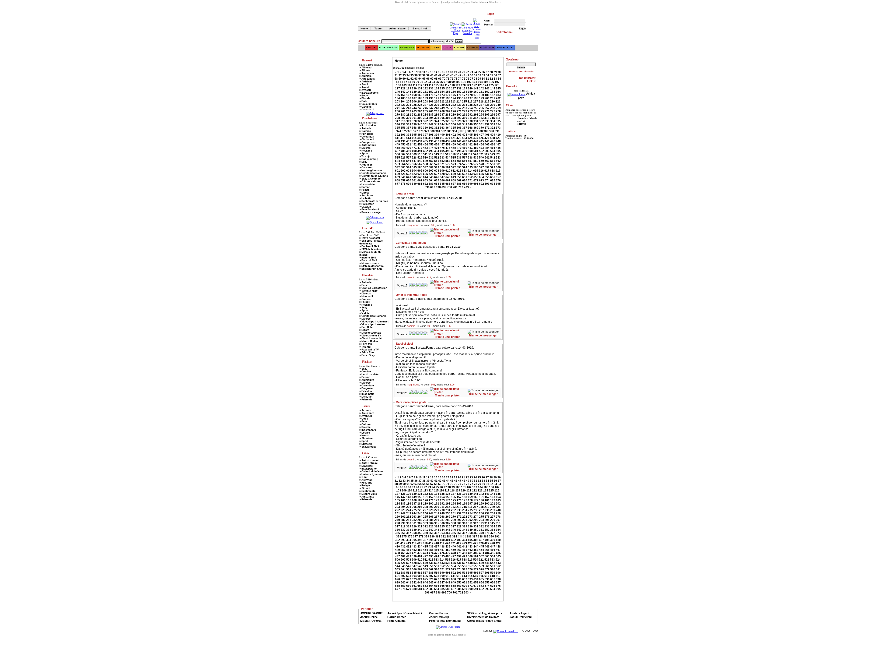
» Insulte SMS (367, 257)
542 (492, 157)
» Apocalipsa (367, 78)
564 (403, 164)
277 (492, 111)
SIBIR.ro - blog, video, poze (484, 613)
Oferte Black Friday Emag (484, 620)
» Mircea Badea (368, 341)
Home (364, 28)
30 (499, 72)
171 (431, 95)
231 (447, 104)
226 (419, 104)
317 (397, 121)
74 (459, 78)
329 (464, 121)
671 (470, 180)
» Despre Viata (368, 493)
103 (474, 82)
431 (403, 141)
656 (492, 177)
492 (425, 151)
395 (414, 134)
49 (467, 75)
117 (447, 85)
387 (474, 131)
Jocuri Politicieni (521, 617)
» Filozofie (365, 482)
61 (408, 78)
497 (453, 151)
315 (492, 118)
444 (475, 141)
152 (431, 91)
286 (436, 114)
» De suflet (365, 396)
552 (442, 160)
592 (453, 167)
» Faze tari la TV (369, 349)
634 (475, 174)
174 (447, 95)
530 (425, 157)
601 (397, 170)
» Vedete (364, 313)
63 (416, 78)
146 (397, 91)
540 (481, 157)
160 (475, 91)
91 (421, 82)
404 (464, 134)
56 (495, 75)
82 (491, 78)
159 (470, 91)
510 (419, 154)
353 (492, 124)
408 (487, 134)
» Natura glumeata (370, 170)
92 (425, 82)
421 (453, 138)
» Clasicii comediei (370, 338)
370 (481, 127)
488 (403, 151)
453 (419, 144)
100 (457, 82)
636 (487, 174)
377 (415, 131)
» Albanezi (365, 67)
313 (481, 118)
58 (396, 78)
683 (431, 183)
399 (436, 134)
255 (475, 108)
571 (442, 164)
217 (475, 101)
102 (469, 82)
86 (401, 82)
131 (419, 88)
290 (459, 114)
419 (442, 138)
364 (447, 127)
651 (464, 177)
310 (464, 118)
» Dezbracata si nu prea (373, 201)
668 (453, 180)
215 (464, 101)
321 (419, 121)
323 (431, 121)
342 (431, 124)
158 (464, 91)
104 (480, 82)
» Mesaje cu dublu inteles (370, 253)
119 (457, 85)
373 (498, 127)
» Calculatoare (368, 103)
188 (419, 98)
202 (498, 98)
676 (498, 180)
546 (408, 160)
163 (492, 91)
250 (447, 108)
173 (442, 95)
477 (447, 147)
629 (447, 174)
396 (419, 134)
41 (436, 75)
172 (436, 95)
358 (414, 127)
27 (487, 72)
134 (436, 88)
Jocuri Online (369, 617)
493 (431, 151)
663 (425, 180)
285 (431, 114)
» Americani (366, 73)
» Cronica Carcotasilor (373, 287)
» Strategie (365, 443)
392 (397, 134)
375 (404, 131)
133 (431, 88)
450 (403, 144)
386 (469, 131)
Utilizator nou (505, 32)
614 (470, 170)
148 (408, 91)
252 (459, 108)
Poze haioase (388, 47)
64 (420, 78)
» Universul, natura (370, 474)
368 (470, 127)
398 (431, 134)
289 (453, 114)
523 (492, 154)
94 (433, 82)
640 (403, 177)
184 (397, 98)
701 (455, 187)
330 (470, 121)
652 (470, 177)
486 (498, 147)
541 (487, 157)
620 (397, 174)
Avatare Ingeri (519, 613)
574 (459, 164)
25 (479, 72)
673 (481, 180)
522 (486, 154)
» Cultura (365, 424)
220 (492, 101)
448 (498, 141)
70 (443, 78)
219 (486, 101)
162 (487, 91)
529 (419, 157)
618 (492, 170)
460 (459, 144)
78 (475, 78)
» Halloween (366, 203)
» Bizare (364, 330)
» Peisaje (364, 377)
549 (425, 160)
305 (436, 118)
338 (408, 124)
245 (419, 108)
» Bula (363, 101)
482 (475, 147)
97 (445, 82)
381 (437, 131)
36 (416, 75)
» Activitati (365, 479)
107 (497, 82)
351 (481, 124)
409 (492, 134)
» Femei (364, 189)
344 (442, 124)
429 (498, 138)
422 (458, 138)
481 (470, 147)
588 (431, 167)
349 (470, 124)
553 (447, 160)
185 (403, 98)
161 (481, 91)
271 (459, 111)
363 (442, 127)
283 (419, 114)
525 (397, 157)
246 (425, 108)
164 (498, 91)
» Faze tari (365, 344)
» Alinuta (364, 70)
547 (414, 160)
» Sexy (363, 161)
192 (442, 98)
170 (425, 95)
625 (425, 174)
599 (492, 167)
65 (424, 78)
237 (481, 104)
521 (481, 154)
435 (425, 141)
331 (475, 121)
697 (432, 187)
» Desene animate (370, 332)
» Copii (363, 418)
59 (400, 78)
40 (432, 75)
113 (425, 85)
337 (403, 124)
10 (420, 72)
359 (419, 127)
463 (475, 144)
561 (492, 160)
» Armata (364, 87)
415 (419, 138)
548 (419, 160)
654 (481, 177)
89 (413, 82)
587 (425, 167)
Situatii (521, 124)
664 (431, 180)
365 (453, 127)
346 (453, 124)
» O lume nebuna (369, 181)
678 (403, 183)
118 (452, 85)
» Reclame (365, 150)
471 (414, 147)
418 (436, 138)
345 (447, 124)
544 (397, 160)
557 (470, 160)
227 (425, 104)
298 (397, 118)
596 (475, 167)
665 (436, 180)
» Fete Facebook (369, 209)
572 (447, 164)
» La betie (365, 198)
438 (442, 141)
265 (425, 111)
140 (470, 88)
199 (481, 98)
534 (447, 157)
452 (414, 144)
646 (436, 177)
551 (436, 160)
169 (419, 95)
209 (431, 101)
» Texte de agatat (369, 238)
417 (430, 138)
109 (404, 85)
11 (423, 72)
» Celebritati (366, 136)
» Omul (363, 477)
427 (486, 138)
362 (436, 127)
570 (436, 164)
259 (498, 108)
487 (397, 151)
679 (408, 183)
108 (398, 85)
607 (431, 170)
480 (464, 147)
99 (453, 82)
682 (425, 183)
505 (498, 151)
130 (414, 88)
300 (408, 118)
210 (436, 101)
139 (464, 88)
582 (397, 167)
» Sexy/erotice (367, 446)
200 (487, 98)
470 (408, 147)
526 (403, 157)
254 (470, 108)
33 (404, 75)
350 (475, 124)
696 (427, 187)
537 (464, 157)
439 (447, 141)
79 (479, 78)
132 (425, 88)
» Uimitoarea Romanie (372, 173)
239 (492, 104)
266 (431, 111)
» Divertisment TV (370, 335)
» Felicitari (365, 391)
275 (481, 111)
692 (481, 183)
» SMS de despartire (371, 266)
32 (400, 75)
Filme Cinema (396, 620)
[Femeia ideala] (516, 93)
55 (491, 75)
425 (475, 138)
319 (408, 121)
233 (459, 104)
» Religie (364, 485)
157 (459, 91)
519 (470, 154)
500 (470, 151)
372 (492, 127)
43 (443, 75)
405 (470, 134)
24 (475, 72)
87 (405, 82)
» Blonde (364, 98)
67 (432, 78)
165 (397, 95)
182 (492, 95)
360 (425, 127)
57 (499, 75)
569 (431, 164)
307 (447, 118)
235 (470, 104)
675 (492, 180)
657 (498, 177)
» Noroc (364, 435)
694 (492, 183)
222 (397, 104)
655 (487, 177)
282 (414, 114)
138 (459, 88)
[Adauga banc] (375, 113)
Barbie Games (396, 617)
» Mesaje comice (369, 263)
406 (475, 134)
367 (464, 127)
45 (451, 75)
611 (453, 170)
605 (419, 170)
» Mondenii (366, 296)
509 (414, 154)
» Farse (363, 285)
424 (470, 138)
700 (449, 187)
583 (403, 167)
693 (487, 183)
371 (487, 127)
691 (475, 183)
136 (447, 88)
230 (442, 104)
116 (441, 85)
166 (403, 95)
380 (432, 131)
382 (443, 131)
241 (397, 108)
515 (447, 154)
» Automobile (367, 145)
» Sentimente (367, 491)
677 (397, 183)
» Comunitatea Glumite (373, 175)
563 (397, 164)
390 (491, 131)
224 (408, 104)
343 (436, 124)
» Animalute (366, 379)
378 (421, 131)
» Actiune (365, 410)
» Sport (363, 153)
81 (487, 78)
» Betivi (363, 95)
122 (474, 85)
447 (492, 141)
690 (470, 183)
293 (475, 114)
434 (419, 141)
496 (447, 151)
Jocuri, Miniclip (439, 617)
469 (403, 147)
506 (397, 154)
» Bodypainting (368, 159)
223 (403, 104)
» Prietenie (365, 399)
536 (459, 157)
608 (436, 170)
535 (453, 157)
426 (481, 138)
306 (442, 118)
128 (403, 88)
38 (424, 75)
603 (408, 170)
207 (419, 101)
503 (487, 151)
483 (481, 147)
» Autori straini (368, 463)
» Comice (365, 131)
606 (425, 170)
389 (485, 131)
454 (425, 144)
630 (453, 174)
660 (408, 180)
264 (419, 111)
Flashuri (423, 47)
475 (436, 147)
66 (428, 78)
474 (431, 147)
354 (498, 124)
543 (498, 157)
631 (459, 174)
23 (471, 72)
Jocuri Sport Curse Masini (404, 613)
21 (463, 72)
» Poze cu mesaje (370, 212)
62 (412, 78)
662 (419, 180)
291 (464, 114)
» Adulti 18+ (366, 164)
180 (481, 95)
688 (459, 183)
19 (455, 72)
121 (468, 85)
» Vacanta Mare (368, 290)
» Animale (365, 75)
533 (442, 157)
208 (425, 101)
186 (408, 98)
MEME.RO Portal (371, 620)
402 (453, 134)
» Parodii (364, 301)
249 (442, 108)
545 (403, 160)
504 (492, 151)
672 (475, 180)
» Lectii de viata (368, 374)
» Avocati (365, 89)
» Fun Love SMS (369, 235)
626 (431, 174)
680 (414, 183)
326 (447, 121)
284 (425, 114)
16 (443, 72)
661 (414, 180)
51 (475, 75)
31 (396, 75)
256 (481, 108)
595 (470, 167)
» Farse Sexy (367, 355)
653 (475, 177)
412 (402, 138)
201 (492, 98)
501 (475, 151)
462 (470, 144)
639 (397, 177)
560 (487, 160)
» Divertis (365, 293)
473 (425, 147)
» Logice (364, 432)
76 (467, 78)
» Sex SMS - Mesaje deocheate (371, 242)
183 (498, 95)
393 (403, 134)
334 (492, 121)
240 (498, 104)
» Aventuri (365, 415)
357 (408, 127)
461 (464, 144)
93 (429, 82)
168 (414, 95)
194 (453, 98)
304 (431, 118)
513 (436, 154)
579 (487, 164)
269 (447, 111)
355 (397, 127)
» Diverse (365, 147)
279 (397, 114)
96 (441, 82)
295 (487, 114)
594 (464, 167)
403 (459, 134)
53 (483, 75)
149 (414, 91)
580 (492, 164)
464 (481, 144)
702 (460, 187)
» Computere (367, 142)
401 (447, 134)
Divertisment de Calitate (483, 617)
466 (492, 144)
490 (414, 151)
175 (453, 95)
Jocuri (435, 47)
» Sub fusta (366, 195)
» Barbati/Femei (368, 92)
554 (453, 160)
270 (453, 111)
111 (415, 85)
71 (447, 78)
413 (408, 138)
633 (470, 174)
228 (431, 104)
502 (481, 151)
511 (425, 154)
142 (481, 88)
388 (480, 131)
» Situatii (364, 488)
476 (442, 147)
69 (439, 78)
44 (447, 75)
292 (470, 114)
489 (408, 151)
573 (453, 164)
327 (453, 121)
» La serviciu (367, 184)
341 (425, 124)
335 (498, 121)
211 (442, 101)
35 (412, 75)
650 (459, 177)
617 (486, 170)
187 (414, 98)
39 (428, 75)
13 (431, 72)
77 (471, 78)
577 (475, 164)
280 (403, 114)
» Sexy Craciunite (370, 178)
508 (408, 154)
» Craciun (365, 206)
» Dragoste (366, 388)
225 (414, 104)
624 (419, 174)
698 (438, 187)
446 (487, 141)
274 (475, 111)
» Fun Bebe (366, 133)
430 (397, 141)
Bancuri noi (420, 28)
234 (464, 104)
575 (464, 164)
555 (459, 160)
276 (487, 111)
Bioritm (472, 47)
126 (496, 85)
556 (464, 160)
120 (463, 85)
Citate (447, 47)
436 (431, 141)
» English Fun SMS (370, 268)
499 (464, 151)
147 (403, 91)
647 (442, 177)
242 (403, 108)
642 (414, 177)
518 (464, 154)
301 (414, 118)
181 (487, 95)
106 (491, 82)
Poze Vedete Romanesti (445, 620)
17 (447, 72)
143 (487, 88)
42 (439, 75)
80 (483, 78)
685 (442, 183)
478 (453, 147)
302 (419, 118)
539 (475, 157)
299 (403, 118)
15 (439, 72)
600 (498, 167)
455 (431, 144)
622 (408, 174)
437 (436, 141)
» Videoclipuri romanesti (374, 321)
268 (442, 111)
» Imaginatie (366, 393)
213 (453, 101)
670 (464, 180)
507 (403, 154)
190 (431, 98)
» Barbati (364, 187)
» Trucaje (364, 156)
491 (419, 151)
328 (459, 121)
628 (442, 174)
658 (397, 180)
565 (408, 164)
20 (459, 72)
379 (426, 131)
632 (464, 174)
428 (492, 138)
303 (425, 118)
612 (458, 170)
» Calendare (366, 385)
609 (442, 170)
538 (470, 157)
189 (425, 98)
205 (408, 101)
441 (459, 141)
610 (447, 170)
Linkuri (531, 81)
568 (425, 164)
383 (449, 131)
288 (447, 114)
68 (436, 78)
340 (419, 124)
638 (498, 174)
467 (498, 144)
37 (420, 75)
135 (442, 88)
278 (498, 111)
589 (436, 167)
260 (397, 111)
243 (408, 108)
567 (419, 164)
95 (437, 82)
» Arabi (363, 84)
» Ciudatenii (366, 139)
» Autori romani (368, 460)
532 (436, 157)
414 (414, 138)
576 (470, 164)
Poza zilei (487, 47)
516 (453, 154)
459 (453, 144)
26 (483, 72)
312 (475, 118)
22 (467, 72)
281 (408, 114)
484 (487, 147)
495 (442, 151)
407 (481, 134)
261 (403, 111)
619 (498, 170)
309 (459, 118)
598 (487, 167)
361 (431, 127)
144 (492, 88)
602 (403, 170)
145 (498, 88)
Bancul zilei (505, 47)
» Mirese (364, 192)
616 (481, 170)
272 (464, 111)
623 (414, 174)
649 (453, 177)
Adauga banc (397, 28)
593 (459, 167)
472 (419, 147)
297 (498, 114)
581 (498, 164)
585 (414, 167)
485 (492, 147)
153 (436, 91)
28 (491, 72)
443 (470, 141)
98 (449, 82)
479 (459, 147)
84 (499, 78)
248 (436, 108)
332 (481, 121)
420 (447, 138)
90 (417, 82)
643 (419, 177)
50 (471, 75)
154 (442, 91)
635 (481, 174)
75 (463, 78)
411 (397, 138)
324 (436, 121)
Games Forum (438, 613)
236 (475, 104)
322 (425, 121)
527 (408, 157)
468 (397, 147)
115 (436, 85)
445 (481, 141)
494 (436, 151)
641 (408, 177)
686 (447, 183)
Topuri (378, 28)
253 (464, 108)
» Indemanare (367, 429)
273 (470, 111)
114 (431, 85)
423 (464, 138)
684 (436, 183)
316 (498, 118)
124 (485, 85)
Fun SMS (459, 47)
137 (453, 88)
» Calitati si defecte (371, 471)
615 (475, 170)
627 (436, 174)
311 (470, 118)
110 (409, 85)
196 (464, 98)
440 (453, 141)
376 (409, 131)
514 (442, 154)
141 (475, 88)
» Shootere (366, 438)
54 (487, 75)
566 (414, 164)
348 (464, 124)
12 (427, 72)
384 (454, 131)
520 (475, 154)
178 (470, 95)
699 (443, 187)
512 (430, 154)
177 (464, 95)
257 (487, 108)
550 (431, 160)
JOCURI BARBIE (371, 613)
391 (497, 131)
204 (403, 101)
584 (408, 167)
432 (408, 141)
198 (475, 98)
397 (425, 134)
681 (419, 183)
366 (459, 127)
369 (475, 127)
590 (442, 167)
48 (463, 75)
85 (397, 82)
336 (397, 124)
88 (409, 82)
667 (447, 180)
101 (463, 82)
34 (408, 75)
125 (491, 85)
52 (479, 75)
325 (442, 121)
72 (451, 78)
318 (403, 121)
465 (487, 144)
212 (447, 101)
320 (414, 121)
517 (458, 154)
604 (414, 170)
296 (492, 114)
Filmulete (407, 47)
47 (459, 75)
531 (431, 157)
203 (397, 101)
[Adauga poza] (375, 217)
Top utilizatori (527, 78)
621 (403, 174)
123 (480, 85)
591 (447, 167)
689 (464, 183)
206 (414, 101)
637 (492, 174)
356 (403, 127)
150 (419, 91)
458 (447, 144)
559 (481, 160)
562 (498, 160)
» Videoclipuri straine (372, 324)
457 (442, 144)
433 (414, 141)
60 (404, 78)
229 (436, 104)
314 (486, 118)
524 (498, 154)
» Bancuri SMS (368, 260)
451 (408, 144)
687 (453, 183)
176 (459, 95)
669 (459, 180)
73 (455, 78)
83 (495, 78)
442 (464, 141)
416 (425, 138)
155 (447, 91)
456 (436, 144)
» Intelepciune (368, 468)
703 (466, 187)
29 (495, 72)
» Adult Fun (366, 352)
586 (419, 167)
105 (485, 82)
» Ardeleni (365, 81)
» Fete (363, 421)
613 (464, 170)
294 (481, 114)
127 (397, 88)
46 (455, 75)
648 (447, 177)
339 (414, 124)
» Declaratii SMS (369, 246)
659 (403, 180)
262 (408, 111)
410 (498, 134)
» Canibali (365, 106)
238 (487, 104)
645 (431, 177)
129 (408, 88)
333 (487, 121)
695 (498, 183)
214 (458, 101)
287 (442, 114)
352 (487, 124)
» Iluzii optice (367, 125)
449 (397, 144)
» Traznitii (365, 346)
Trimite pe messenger (483, 234)
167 (408, 95)
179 (475, 95)
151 (425, 91)
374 (398, 131)
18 (451, 72)
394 (408, 134)
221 (498, 101)
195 (459, 98)
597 (481, 167)
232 (453, 104)
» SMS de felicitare (370, 249)
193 (447, 98)
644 (425, 177)
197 (470, 98)
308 (453, 118)
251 (453, 108)
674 (487, 180)
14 (435, 72)
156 (453, 91)
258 (492, 108)
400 (442, 134)
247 (431, 108)
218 (481, 101)
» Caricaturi (366, 167)
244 (414, 108)
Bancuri (371, 47)
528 (414, 157)
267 (436, 111)
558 (475, 160)
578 (481, 164)
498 (459, 151)
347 (459, 124)
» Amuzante (366, 413)
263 (414, 111)
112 (420, 85)
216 (470, 101)
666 (442, 180)
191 (436, 98)
